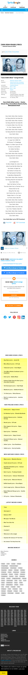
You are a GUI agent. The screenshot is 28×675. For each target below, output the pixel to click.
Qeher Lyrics (12, 444)
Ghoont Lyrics (14, 475)
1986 (2, 619)
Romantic (15, 589)
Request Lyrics (4, 635)
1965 (12, 615)
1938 (2, 611)
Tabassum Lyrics (12, 367)
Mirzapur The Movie (9, 518)
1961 (25, 614)
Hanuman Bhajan (14, 565)
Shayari (16, 591)
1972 (8, 616)
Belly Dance (16, 572)
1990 (15, 619)
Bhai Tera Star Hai (9, 522)
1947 (5, 613)
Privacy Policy (4, 636)
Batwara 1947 (7, 515)
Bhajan (19, 563)
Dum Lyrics (11, 376)
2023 (18, 624)
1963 (5, 615)
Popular (13, 7)
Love (25, 580)
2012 (8, 623)
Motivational (9, 582)
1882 (2, 610)
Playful (11, 89)
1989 (12, 619)
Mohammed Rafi (20, 83)
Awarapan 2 (7, 511)
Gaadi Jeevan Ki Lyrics (13, 463)
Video (10, 51)
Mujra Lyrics (12, 459)
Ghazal (8, 578)
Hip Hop (24, 578)
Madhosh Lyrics (13, 389)
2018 (2, 624)
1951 (18, 613)
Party (3, 584)
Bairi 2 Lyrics (12, 472)
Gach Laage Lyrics (14, 487)
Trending (22, 7)
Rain (19, 586)
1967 (18, 615)
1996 (8, 620)
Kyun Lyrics (10, 431)
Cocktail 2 (6, 530)
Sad (21, 589)
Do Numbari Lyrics (14, 413)
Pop (3, 586)
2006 (15, 622)
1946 (2, 613)
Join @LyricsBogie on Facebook (15, 273)
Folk (17, 576)
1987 (5, 619)
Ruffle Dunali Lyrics (13, 483)
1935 (18, 610)
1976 (22, 616)
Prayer (7, 586)
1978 (2, 618)
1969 (25, 615)
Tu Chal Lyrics (12, 393)
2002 (2, 622)
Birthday (23, 570)
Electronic (23, 574)
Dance (10, 572)
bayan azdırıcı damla (14, 600)
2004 (8, 622)
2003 (5, 622)
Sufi (21, 591)
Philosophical (9, 584)
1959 (18, 614)
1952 (22, 613)
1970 (2, 616)
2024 (22, 624)
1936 (22, 610)
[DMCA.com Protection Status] (5, 646)
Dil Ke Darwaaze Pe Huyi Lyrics (12, 263)
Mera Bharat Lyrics (12, 364)
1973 (12, 616)
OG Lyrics (13, 496)
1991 (18, 619)
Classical (4, 572)
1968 (22, 615)
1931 (5, 610)
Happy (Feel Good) (16, 578)
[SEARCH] (26, 9)
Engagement (4, 576)
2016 (22, 623)
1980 (8, 618)
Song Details (16, 51)
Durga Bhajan (5, 565)
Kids (16, 580)
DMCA (2, 638)
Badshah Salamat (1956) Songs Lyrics (12, 259)
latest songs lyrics (17, 282)
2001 (25, 620)
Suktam (3, 595)
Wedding (4, 593)
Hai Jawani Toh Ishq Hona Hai (12, 541)
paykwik (21, 600)
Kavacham (4, 570)
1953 (25, 613)
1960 (22, 614)
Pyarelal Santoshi (14, 85)
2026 (2, 626)
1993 (25, 619)
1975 (18, 616)
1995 (5, 620)
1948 (8, 613)
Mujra (16, 582)
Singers (2, 552)
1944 (22, 611)
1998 (15, 620)
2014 (15, 623)
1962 (2, 615)
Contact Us (3, 639)
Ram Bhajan (13, 568)
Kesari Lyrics (13, 479)
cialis (7, 600)
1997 (12, 620)
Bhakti (3, 563)
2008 (22, 622)
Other (21, 582)
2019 (5, 624)
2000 (22, 620)
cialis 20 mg (3, 600)
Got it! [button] (3, 673)
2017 (25, 623)
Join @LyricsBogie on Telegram (15, 268)
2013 (12, 623)
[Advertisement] (14, 28)
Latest (5, 7)
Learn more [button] (22, 668)
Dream (16, 574)
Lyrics (6, 51)
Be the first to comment (14, 305)
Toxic (5, 507)
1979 (5, 618)
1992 (22, 619)
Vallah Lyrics (12, 448)
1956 (8, 614)
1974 (15, 616)
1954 (2, 614)
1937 (25, 610)
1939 (5, 611)
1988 (8, 619)
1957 (12, 614)
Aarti (8, 563)
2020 (8, 624)
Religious (4, 589)
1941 (12, 611)
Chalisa (20, 568)
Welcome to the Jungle (10, 534)
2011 (5, 623)
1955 (5, 614)
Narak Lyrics (10, 422)
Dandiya (23, 572)
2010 (2, 623)
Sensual (3, 591)
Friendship (22, 576)
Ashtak (13, 563)
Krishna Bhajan (5, 568)
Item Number (10, 580)
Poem (22, 584)
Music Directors (4, 551)
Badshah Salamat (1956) (15, 80)
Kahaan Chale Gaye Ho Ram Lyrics (14, 381)
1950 (15, 613)
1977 (25, 616)
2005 (12, 622)
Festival (11, 576)
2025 (25, 624)
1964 (8, 615)
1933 (12, 610)
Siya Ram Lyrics (11, 360)
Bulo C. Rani (13, 86)
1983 (18, 618)
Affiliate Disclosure (5, 640)
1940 (8, 611)
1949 (12, 613)
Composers (3, 553)
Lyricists (3, 555)
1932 (8, 610)
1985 (25, 618)
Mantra (10, 570)
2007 (18, 622)
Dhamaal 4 (7, 526)
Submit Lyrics (4, 634)
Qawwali (13, 586)
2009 (25, 622)
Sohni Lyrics (11, 409)
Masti (3, 582)
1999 (18, 620)
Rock (10, 589)
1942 (15, 611)
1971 (5, 616)
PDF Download (20, 222)
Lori (20, 580)
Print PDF (9, 222)
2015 (18, 623)
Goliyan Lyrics (12, 435)
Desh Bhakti (4, 574)
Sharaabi (10, 591)
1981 (12, 618)
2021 (12, 624)
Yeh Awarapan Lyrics (13, 385)
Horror (3, 580)
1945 (25, 611)
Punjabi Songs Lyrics (6, 660)
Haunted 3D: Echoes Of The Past (13, 537)
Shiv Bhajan (10, 593)
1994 (2, 620)
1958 (15, 614)
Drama (11, 574)
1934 (15, 610)
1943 (18, 611)
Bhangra (16, 570)
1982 (15, 618)
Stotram (17, 593)
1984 (22, 618)
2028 (15, 626)
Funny (3, 578)
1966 (15, 615)
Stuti (23, 593)
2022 (15, 624)
